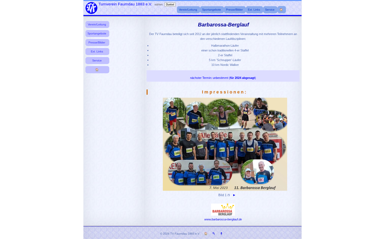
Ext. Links (97, 51)
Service (97, 60)
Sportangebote (96, 33)
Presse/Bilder (96, 42)
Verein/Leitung (97, 24)
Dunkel (170, 4)
